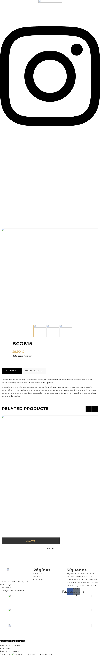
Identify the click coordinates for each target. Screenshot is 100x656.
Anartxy (28, 356)
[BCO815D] (52, 331)
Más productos (34, 370)
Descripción (12, 370)
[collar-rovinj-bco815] (39, 331)
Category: (17, 356)
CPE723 (50, 548)
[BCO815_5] (66, 331)
